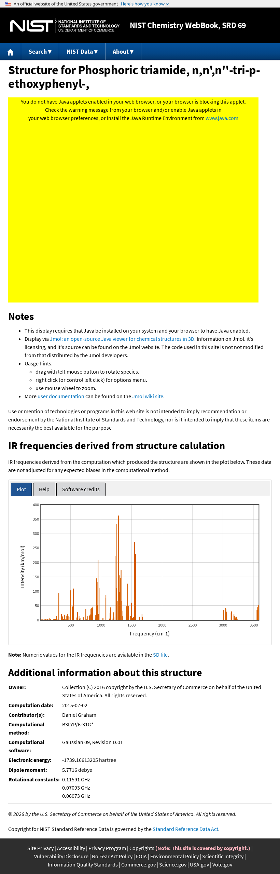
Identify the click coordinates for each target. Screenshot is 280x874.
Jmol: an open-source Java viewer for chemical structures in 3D (122, 338)
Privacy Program (107, 848)
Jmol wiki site (147, 396)
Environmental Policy (174, 856)
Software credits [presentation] (81, 489)
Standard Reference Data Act (185, 828)
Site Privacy (40, 848)
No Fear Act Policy (112, 856)
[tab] (21, 489)
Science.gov (172, 864)
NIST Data (80, 51)
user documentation (61, 396)
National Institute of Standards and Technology (65, 25)
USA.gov (199, 864)
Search (38, 51)
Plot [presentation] (21, 489)
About (121, 51)
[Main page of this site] (10, 51)
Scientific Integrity (222, 856)
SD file (160, 654)
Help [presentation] (44, 489)
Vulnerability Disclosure (61, 856)
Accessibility (71, 848)
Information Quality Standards (83, 864)
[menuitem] (10, 51)
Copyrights (141, 848)
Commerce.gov (138, 864)
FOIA (141, 856)
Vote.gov (222, 864)
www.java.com (222, 118)
